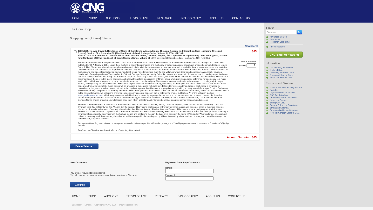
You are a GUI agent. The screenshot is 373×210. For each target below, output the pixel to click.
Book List (274, 90)
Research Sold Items (280, 42)
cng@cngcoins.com (128, 205)
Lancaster (77, 205)
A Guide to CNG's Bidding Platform (286, 87)
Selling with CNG (278, 103)
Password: (170, 175)
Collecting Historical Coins (282, 72)
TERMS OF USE (138, 18)
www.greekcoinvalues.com (90, 95)
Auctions (112, 18)
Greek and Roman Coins (281, 75)
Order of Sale (276, 70)
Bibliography (191, 18)
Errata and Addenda (279, 108)
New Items (275, 39)
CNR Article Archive (279, 95)
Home (76, 18)
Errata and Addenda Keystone (284, 110)
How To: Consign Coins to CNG (285, 113)
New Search (251, 46)
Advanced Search (278, 37)
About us (216, 18)
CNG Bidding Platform (284, 54)
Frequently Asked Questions (283, 97)
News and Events (278, 100)
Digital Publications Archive (282, 92)
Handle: (169, 168)
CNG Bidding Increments (281, 67)
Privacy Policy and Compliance (284, 105)
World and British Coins (281, 77)
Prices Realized (277, 47)
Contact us (241, 18)
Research (164, 18)
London (88, 205)
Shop (93, 18)
